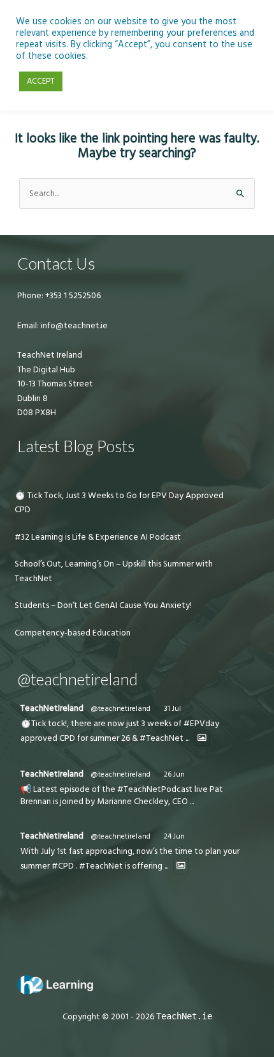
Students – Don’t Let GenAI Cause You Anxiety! (103, 605)
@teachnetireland (120, 708)
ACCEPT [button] (41, 81)
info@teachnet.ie (73, 325)
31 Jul (172, 708)
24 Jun (174, 836)
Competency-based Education (73, 633)
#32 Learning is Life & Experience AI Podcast (98, 537)
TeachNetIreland (51, 708)
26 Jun (174, 774)
